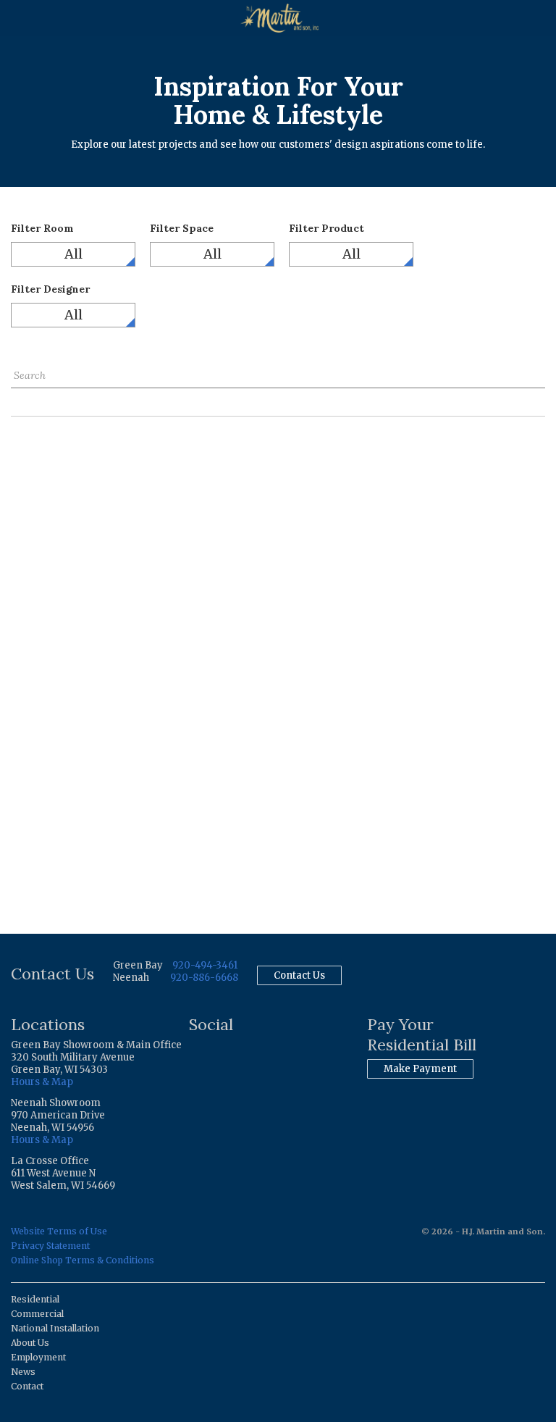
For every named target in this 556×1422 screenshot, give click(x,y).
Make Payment (420, 1069)
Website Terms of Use (59, 1231)
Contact (27, 1386)
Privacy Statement (50, 1245)
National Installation (55, 1328)
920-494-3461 (204, 965)
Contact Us (299, 975)
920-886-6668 (204, 977)
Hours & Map (42, 1082)
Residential (35, 1299)
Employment (38, 1357)
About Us (30, 1342)
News (23, 1371)
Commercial (37, 1313)
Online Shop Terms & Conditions (82, 1260)
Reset (24, 398)
